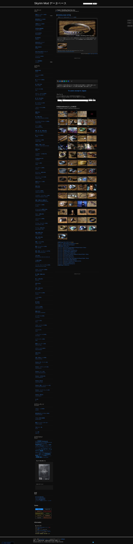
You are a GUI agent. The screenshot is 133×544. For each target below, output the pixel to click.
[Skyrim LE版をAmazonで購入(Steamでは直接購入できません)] (44, 479)
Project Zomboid (47, 511)
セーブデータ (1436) (39, 316)
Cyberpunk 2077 (39, 513)
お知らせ (49, 531)
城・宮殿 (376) (41, 117)
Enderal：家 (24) (39, 381)
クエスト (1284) (39, 307)
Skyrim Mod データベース (50, 3)
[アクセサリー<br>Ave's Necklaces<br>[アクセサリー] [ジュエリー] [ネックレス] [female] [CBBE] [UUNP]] (82, 146)
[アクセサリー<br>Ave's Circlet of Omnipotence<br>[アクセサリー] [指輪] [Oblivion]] (92, 220)
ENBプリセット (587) (40, 182)
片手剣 (45, 455)
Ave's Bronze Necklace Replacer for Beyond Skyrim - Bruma (76, 254)
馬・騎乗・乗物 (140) (40, 275)
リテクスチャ (41, 451)
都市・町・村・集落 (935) (41, 131)
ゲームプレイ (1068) (39, 205)
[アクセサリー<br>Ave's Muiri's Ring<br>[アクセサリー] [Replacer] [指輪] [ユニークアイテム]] (62, 179)
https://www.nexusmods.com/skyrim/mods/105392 (66, 51)
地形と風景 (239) (39, 233)
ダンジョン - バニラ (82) (40, 177)
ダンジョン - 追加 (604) (40, 173)
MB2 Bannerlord (47, 517)
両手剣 (36, 452)
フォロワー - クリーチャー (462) (42, 196)
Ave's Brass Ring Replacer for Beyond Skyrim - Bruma (75, 247)
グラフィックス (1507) (40, 349)
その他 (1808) (38, 261)
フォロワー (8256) (39, 191)
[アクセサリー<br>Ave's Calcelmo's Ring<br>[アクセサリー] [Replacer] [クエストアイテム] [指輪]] (82, 162)
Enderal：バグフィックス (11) (41, 367)
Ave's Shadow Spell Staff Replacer (67, 244)
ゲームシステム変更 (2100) (41, 210)
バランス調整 (37, 449)
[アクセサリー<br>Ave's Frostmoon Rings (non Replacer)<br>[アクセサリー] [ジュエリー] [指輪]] (92, 130)
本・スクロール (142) (40, 103)
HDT (43, 442)
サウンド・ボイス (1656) (40, 94)
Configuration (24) (39, 159)
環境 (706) (37, 187)
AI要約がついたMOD (39, 24)
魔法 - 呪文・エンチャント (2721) (42, 252)
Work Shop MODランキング (41, 52)
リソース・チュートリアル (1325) (42, 265)
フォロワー (44, 449)
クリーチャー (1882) (39, 168)
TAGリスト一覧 (38, 428)
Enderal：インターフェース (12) (42, 390)
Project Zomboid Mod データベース (43, 527)
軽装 (37, 457)
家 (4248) (37, 302)
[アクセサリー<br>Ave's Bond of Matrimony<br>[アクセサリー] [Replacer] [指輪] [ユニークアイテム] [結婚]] (62, 122)
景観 (39, 455)
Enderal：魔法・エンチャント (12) (42, 386)
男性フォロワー (49, 455)
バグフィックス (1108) (40, 108)
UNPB (36, 446)
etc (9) (36, 400)
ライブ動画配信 (38, 61)
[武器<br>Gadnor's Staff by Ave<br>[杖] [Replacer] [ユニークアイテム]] (82, 122)
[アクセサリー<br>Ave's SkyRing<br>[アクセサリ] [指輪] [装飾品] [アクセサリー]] (72, 114)
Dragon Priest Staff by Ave (65, 242)
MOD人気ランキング (39, 43)
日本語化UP (95, 53)
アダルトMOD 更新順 (40, 418)
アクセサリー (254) (39, 140)
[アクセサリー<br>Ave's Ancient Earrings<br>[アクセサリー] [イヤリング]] (92, 187)
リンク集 (37, 432)
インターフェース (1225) (40, 335)
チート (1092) (39, 126)
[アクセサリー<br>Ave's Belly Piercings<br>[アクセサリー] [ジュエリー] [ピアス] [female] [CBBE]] (72, 146)
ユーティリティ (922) (40, 339)
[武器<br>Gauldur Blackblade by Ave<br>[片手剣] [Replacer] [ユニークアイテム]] (62, 138)
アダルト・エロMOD (39, 409)
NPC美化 (41, 443)
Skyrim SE (47, 509)
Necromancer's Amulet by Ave (70, 243)
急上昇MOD (38, 38)
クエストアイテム (71, 17)
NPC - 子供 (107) (39, 289)
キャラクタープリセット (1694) (42, 122)
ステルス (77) (38, 330)
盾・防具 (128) (38, 85)
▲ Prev (129, 20)
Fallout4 (47, 513)
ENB (41, 442)
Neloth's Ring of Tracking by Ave (70, 250)
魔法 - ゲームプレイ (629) (41, 247)
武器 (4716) (37, 353)
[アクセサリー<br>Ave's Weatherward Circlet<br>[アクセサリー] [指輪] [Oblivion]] (62, 228)
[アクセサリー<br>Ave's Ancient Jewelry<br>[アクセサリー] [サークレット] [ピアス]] (72, 195)
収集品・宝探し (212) (42, 145)
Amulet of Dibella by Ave (69, 248)
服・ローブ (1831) (39, 136)
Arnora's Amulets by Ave (69, 256)
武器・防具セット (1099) (40, 358)
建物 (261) (37, 113)
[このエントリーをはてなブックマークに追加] (93, 542)
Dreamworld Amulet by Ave (69, 263)
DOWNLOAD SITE (63, 15)
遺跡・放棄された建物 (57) (41, 201)
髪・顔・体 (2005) (39, 99)
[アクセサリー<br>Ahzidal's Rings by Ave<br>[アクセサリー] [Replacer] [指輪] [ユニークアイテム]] (82, 179)
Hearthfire (46, 442)
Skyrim (39, 509)
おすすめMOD (38, 34)
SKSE (43, 444)
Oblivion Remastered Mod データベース (43, 530)
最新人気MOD (38, 47)
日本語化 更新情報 (39, 29)
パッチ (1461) (38, 298)
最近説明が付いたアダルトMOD (42, 414)
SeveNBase (46, 444)
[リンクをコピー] (71, 81)
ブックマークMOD (39, 57)
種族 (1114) (40, 312)
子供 (38, 454)
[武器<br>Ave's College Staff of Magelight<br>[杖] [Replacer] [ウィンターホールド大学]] (72, 130)
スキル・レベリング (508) (41, 326)
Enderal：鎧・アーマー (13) (41, 363)
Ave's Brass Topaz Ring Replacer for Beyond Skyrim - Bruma (76, 258)
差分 (92, 53)
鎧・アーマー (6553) (39, 80)
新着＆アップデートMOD (40, 15)
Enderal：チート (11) (40, 372)
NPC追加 (45, 443)
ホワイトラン (46, 450)
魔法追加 (46, 457)
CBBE (39, 441)
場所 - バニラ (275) (39, 242)
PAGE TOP (130, 25)
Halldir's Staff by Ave (64, 246)
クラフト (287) (38, 164)
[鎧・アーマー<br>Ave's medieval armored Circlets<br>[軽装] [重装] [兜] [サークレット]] (72, 211)
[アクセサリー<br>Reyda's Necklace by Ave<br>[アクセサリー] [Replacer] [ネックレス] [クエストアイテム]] (82, 171)
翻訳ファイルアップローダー (41, 423)
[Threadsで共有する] (62, 81)
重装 (41, 457)
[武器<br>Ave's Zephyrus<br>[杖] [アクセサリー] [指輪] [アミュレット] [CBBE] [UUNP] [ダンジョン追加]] (82, 203)
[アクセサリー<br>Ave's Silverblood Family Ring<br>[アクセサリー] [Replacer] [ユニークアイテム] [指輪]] (62, 162)
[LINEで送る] (66, 81)
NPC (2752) (38, 284)
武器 (59, 242)
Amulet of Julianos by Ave (69, 262)
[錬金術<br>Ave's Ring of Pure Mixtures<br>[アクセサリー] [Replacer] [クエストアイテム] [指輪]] (72, 187)
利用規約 (63, 539)
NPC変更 (37, 443)
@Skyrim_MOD (39, 525)
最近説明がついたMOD (40, 20)
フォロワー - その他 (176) (41, 154)
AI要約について (39, 528)
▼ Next (129, 22)
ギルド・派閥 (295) (39, 214)
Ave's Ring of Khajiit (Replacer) (70, 259)
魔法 (44, 457)
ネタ (45, 447)
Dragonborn (38, 442)
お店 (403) (42, 256)
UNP (50, 444)
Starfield (39, 517)
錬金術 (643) (38, 71)
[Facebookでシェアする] (68, 81)
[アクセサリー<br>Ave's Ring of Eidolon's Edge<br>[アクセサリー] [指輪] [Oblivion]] (72, 220)
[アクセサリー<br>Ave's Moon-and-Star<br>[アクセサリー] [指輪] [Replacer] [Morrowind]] (72, 138)
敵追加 (43, 454)
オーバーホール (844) (40, 293)
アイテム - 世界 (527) (40, 228)
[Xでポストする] (58, 81)
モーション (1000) (39, 76)
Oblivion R (39, 511)
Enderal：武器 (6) (39, 395)
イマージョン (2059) (39, 219)
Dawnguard (45, 441)
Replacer (66, 17)
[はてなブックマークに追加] (64, 81)
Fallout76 (39, 515)
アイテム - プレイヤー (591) (41, 224)
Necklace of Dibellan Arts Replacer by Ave (72, 261)
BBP (36, 441)
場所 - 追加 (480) (39, 238)
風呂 (43, 457)
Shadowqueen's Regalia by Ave (70, 251)
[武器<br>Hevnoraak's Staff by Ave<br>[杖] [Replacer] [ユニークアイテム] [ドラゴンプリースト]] (62, 146)
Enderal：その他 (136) (40, 377)
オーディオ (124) (39, 89)
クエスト (39, 446)
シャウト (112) (38, 321)
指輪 (75, 17)
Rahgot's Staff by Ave (64, 265)
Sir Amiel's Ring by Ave (68, 255)
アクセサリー (58, 11)
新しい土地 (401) (39, 279)
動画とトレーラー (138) (40, 344)
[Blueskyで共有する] (60, 81)
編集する (89, 53)
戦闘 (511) (37, 150)
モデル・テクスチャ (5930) (41, 270)
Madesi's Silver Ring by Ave (69, 252)
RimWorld (47, 515)
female (42, 446)
